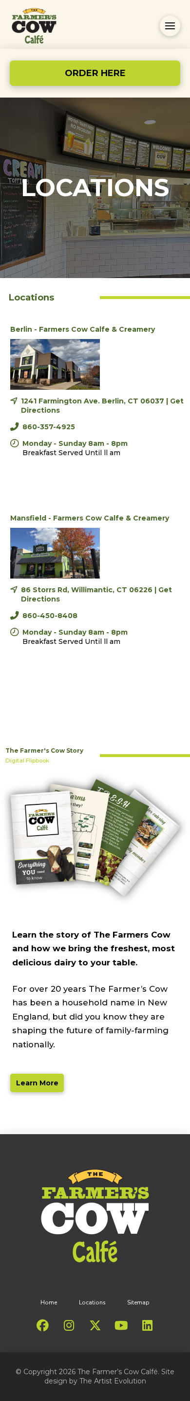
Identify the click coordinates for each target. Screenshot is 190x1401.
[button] (170, 26)
